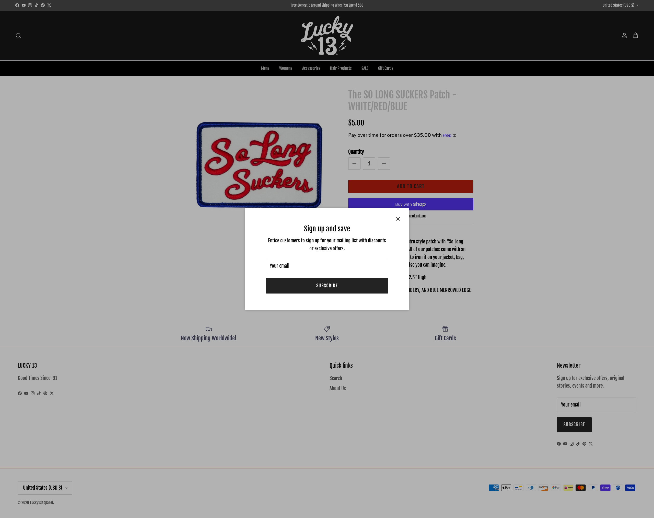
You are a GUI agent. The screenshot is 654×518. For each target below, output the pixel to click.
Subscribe (327, 285)
